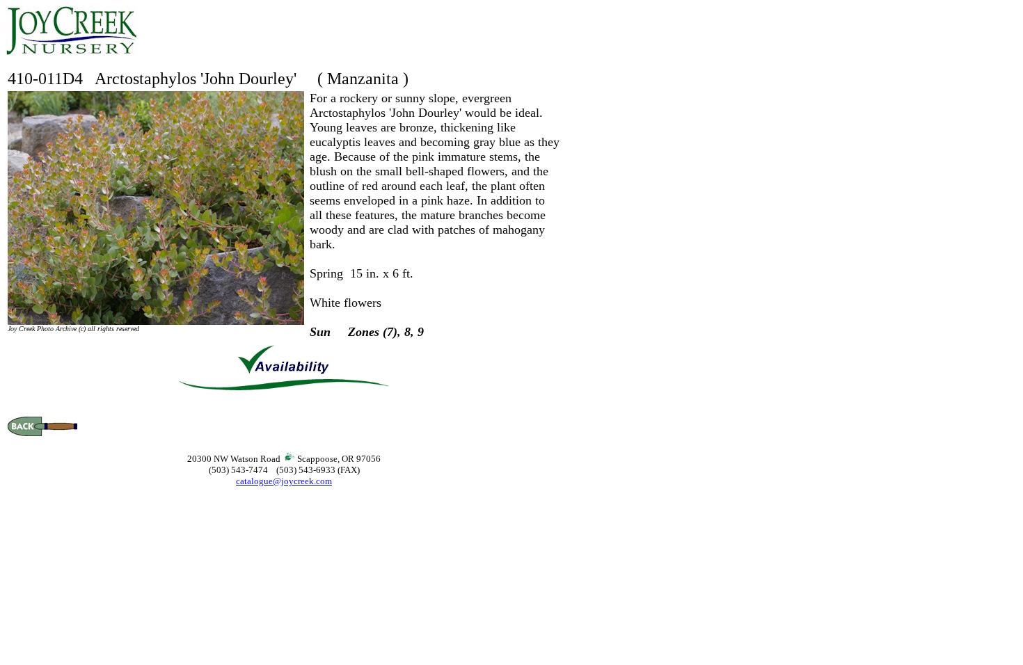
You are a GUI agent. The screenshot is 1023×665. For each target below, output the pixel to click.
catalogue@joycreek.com (284, 481)
